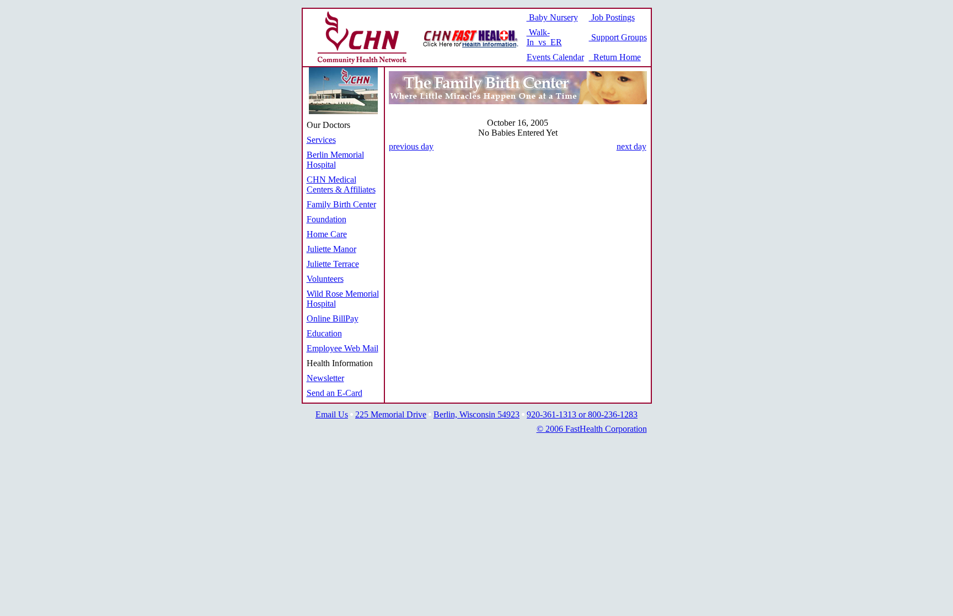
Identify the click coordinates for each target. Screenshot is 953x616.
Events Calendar (555, 57)
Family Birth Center (341, 204)
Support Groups (618, 37)
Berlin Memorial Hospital (335, 159)
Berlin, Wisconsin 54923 (476, 414)
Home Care (327, 234)
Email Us (331, 414)
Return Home (615, 57)
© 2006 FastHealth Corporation (592, 428)
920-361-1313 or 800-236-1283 (582, 414)
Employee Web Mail (342, 348)
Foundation (326, 219)
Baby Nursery (552, 17)
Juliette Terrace (333, 264)
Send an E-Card (334, 393)
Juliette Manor (331, 249)
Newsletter (325, 378)
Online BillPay (332, 318)
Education (324, 333)
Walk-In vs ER (544, 37)
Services (321, 139)
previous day (411, 146)
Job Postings (612, 17)
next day (631, 146)
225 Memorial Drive (390, 414)
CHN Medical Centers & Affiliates (341, 184)
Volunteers (325, 278)
